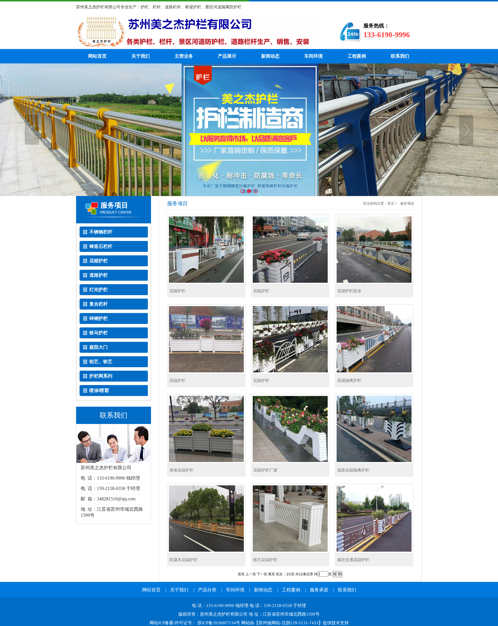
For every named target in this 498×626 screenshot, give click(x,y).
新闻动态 (270, 56)
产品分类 (207, 589)
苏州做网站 (269, 623)
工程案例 (357, 56)
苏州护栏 (198, 31)
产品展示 (227, 56)
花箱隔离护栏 (349, 380)
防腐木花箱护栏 (183, 559)
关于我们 (140, 56)
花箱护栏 (177, 291)
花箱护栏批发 (349, 291)
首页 (390, 203)
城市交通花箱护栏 (353, 559)
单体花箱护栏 (181, 470)
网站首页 (97, 56)
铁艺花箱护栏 (265, 559)
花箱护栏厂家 (265, 470)
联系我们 (400, 56)
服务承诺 (319, 589)
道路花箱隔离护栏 (353, 470)
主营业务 (184, 56)
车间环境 (313, 56)
